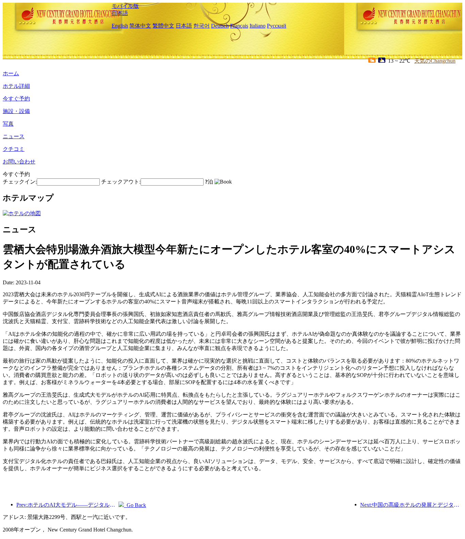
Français (239, 26)
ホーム (11, 73)
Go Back (135, 505)
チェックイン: (20, 182)
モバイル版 (125, 6)
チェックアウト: (121, 182)
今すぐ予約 (16, 98)
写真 (8, 124)
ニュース (14, 136)
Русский (276, 26)
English (120, 26)
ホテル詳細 (16, 86)
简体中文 (140, 26)
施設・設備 (16, 111)
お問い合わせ (19, 161)
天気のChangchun (434, 61)
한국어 (201, 26)
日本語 (120, 13)
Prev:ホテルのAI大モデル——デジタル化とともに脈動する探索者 (67, 505)
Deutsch (220, 26)
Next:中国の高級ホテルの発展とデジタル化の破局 (411, 505)
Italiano (258, 26)
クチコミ (14, 149)
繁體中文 (163, 26)
